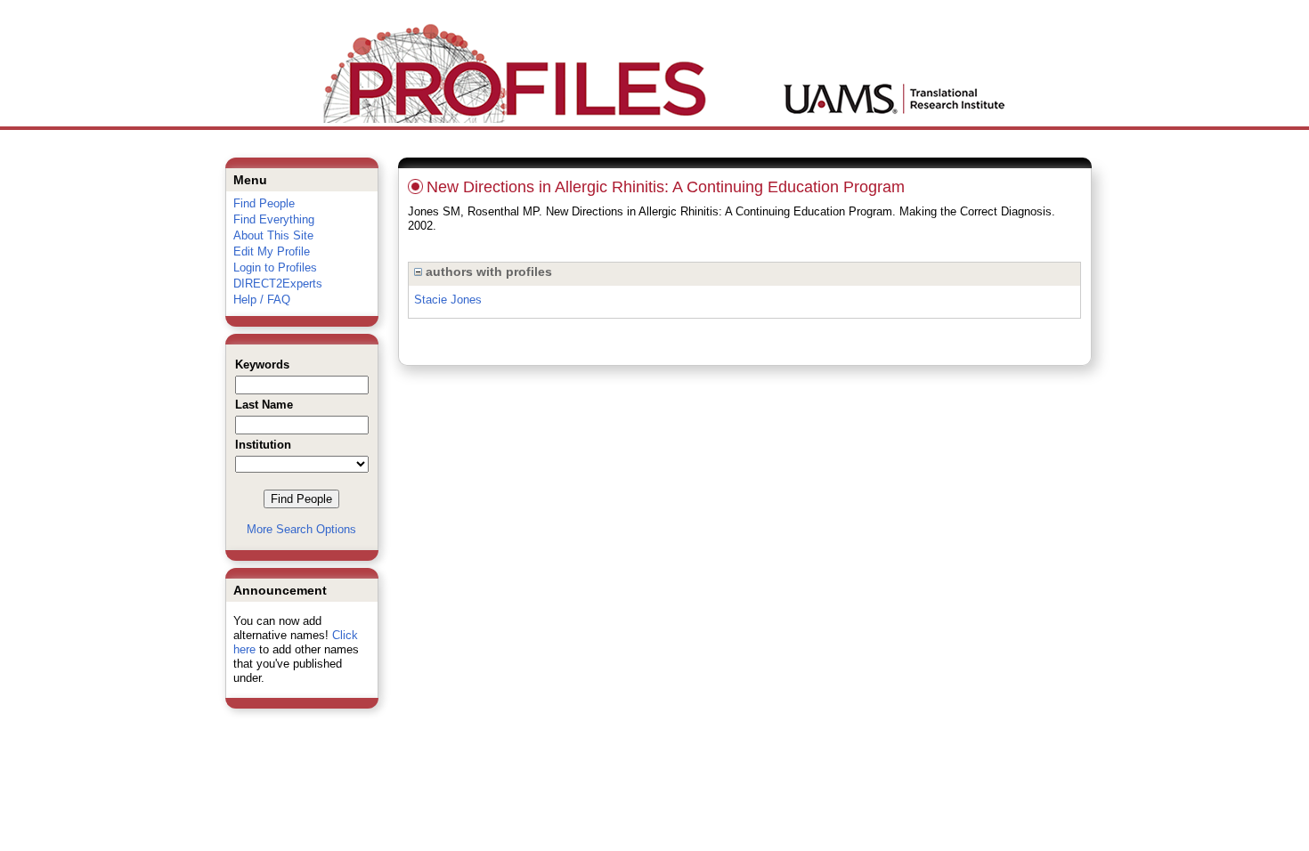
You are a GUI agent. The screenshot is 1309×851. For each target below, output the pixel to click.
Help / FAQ (261, 299)
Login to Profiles (275, 267)
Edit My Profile (271, 251)
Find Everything (273, 219)
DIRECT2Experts (277, 283)
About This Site (273, 235)
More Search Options (301, 529)
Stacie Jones (448, 299)
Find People (264, 203)
